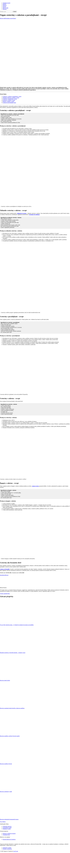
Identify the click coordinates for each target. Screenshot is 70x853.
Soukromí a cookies (7, 847)
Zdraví (14, 18)
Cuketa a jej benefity (5, 569)
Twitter (1, 593)
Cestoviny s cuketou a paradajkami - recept (12, 96)
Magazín (4, 9)
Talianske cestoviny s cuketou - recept (11, 97)
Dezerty (4, 6)
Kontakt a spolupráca (7, 848)
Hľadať (14, 11)
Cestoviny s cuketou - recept (9, 100)
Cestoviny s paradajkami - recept (10, 99)
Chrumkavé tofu (6, 834)
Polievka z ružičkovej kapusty (9, 833)
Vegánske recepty (6, 3)
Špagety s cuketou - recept (8, 101)
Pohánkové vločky (7, 828)
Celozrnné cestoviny (7, 826)
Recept (6, 575)
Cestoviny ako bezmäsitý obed (9, 102)
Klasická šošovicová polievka (9, 839)
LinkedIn (5, 593)
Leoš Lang (15, 851)
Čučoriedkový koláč (7, 827)
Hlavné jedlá (5, 7)
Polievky (5, 5)
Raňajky (4, 4)
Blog (8, 593)
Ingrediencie (2, 575)
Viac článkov (3, 821)
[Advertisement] (35, 29)
